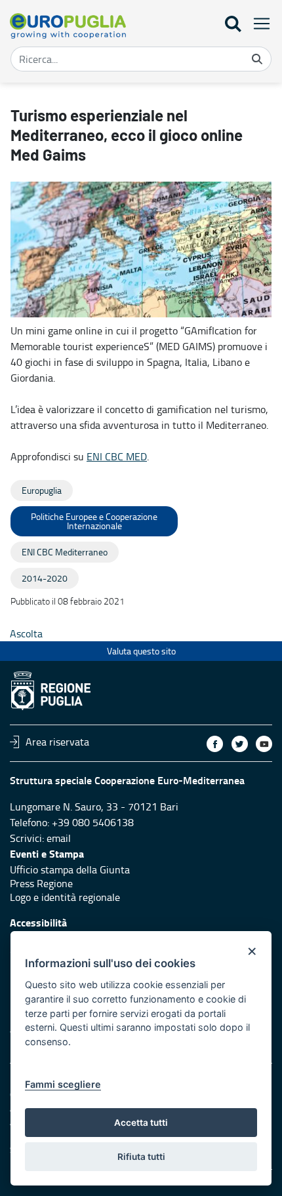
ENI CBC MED (117, 456)
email (59, 838)
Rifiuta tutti (141, 1156)
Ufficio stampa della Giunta (70, 869)
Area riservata (57, 742)
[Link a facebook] (215, 744)
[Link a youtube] (264, 744)
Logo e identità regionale (65, 897)
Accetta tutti (141, 1122)
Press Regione (41, 883)
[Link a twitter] (240, 744)
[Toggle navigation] (258, 23)
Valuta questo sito (141, 651)
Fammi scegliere (63, 1084)
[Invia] (257, 59)
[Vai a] (68, 26)
